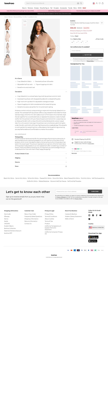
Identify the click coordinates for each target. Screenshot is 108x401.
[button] (93, 3)
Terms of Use (49, 221)
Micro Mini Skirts (58, 178)
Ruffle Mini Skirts (32, 181)
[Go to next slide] (58, 47)
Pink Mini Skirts (86, 178)
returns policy (91, 143)
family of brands (61, 197)
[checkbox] (71, 60)
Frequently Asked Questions (33, 216)
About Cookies (49, 219)
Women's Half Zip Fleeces (58, 181)
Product (47, 223)
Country (90, 223)
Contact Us (27, 223)
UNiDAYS (7, 223)
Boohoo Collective (10, 228)
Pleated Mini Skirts (45, 178)
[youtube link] (100, 215)
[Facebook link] (97, 215)
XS (72, 42)
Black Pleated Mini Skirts (72, 178)
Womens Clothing (18, 16)
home (6, 16)
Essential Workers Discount (12, 230)
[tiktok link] (89, 219)
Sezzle (6, 221)
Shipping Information (31, 219)
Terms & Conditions (51, 216)
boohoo (72, 21)
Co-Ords (25, 16)
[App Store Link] (93, 239)
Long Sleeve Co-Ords (32, 16)
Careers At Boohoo (71, 214)
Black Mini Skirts (9, 178)
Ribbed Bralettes (44, 181)
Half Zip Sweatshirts (98, 178)
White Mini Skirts (33, 178)
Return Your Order (30, 214)
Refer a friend (69, 219)
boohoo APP (8, 233)
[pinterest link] (93, 215)
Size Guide (7, 214)
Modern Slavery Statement (73, 216)
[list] (41, 47)
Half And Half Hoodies (74, 181)
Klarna (6, 219)
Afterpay (6, 216)
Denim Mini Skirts (20, 178)
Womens (10, 16)
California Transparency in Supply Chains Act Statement (53, 227)
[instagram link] (89, 215)
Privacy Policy (90, 61)
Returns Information (30, 221)
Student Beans (8, 226)
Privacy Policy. (78, 198)
